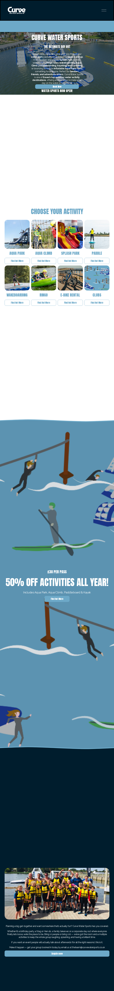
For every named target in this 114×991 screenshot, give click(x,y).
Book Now (57, 86)
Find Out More (17, 261)
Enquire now (57, 953)
